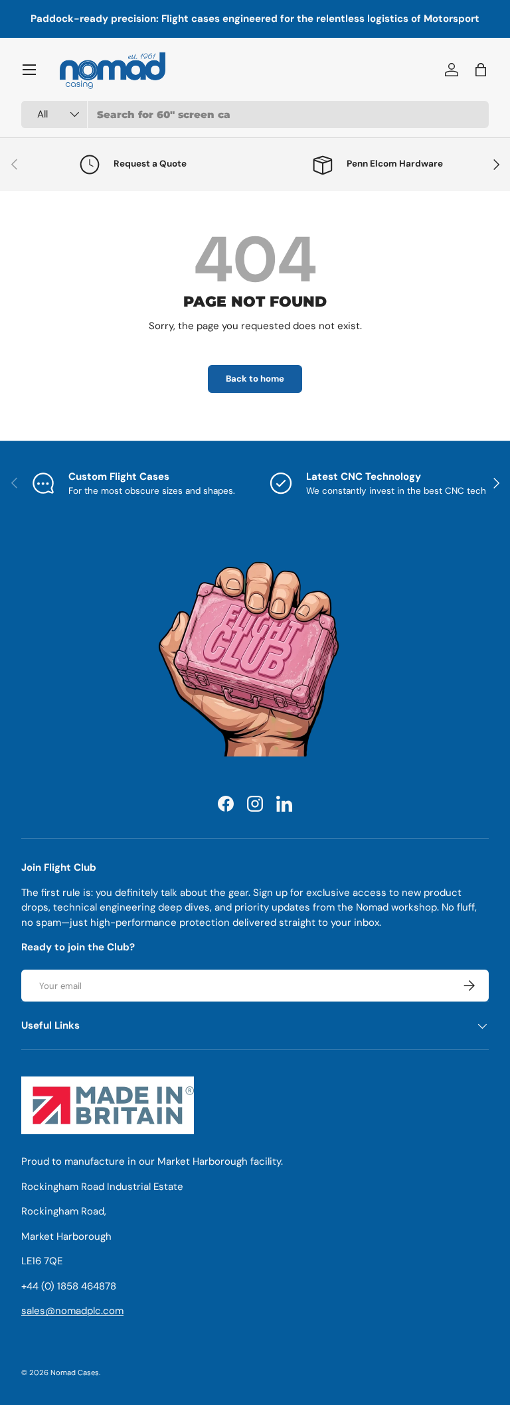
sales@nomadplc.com (72, 1310)
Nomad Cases (74, 1372)
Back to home (255, 378)
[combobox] (255, 114)
